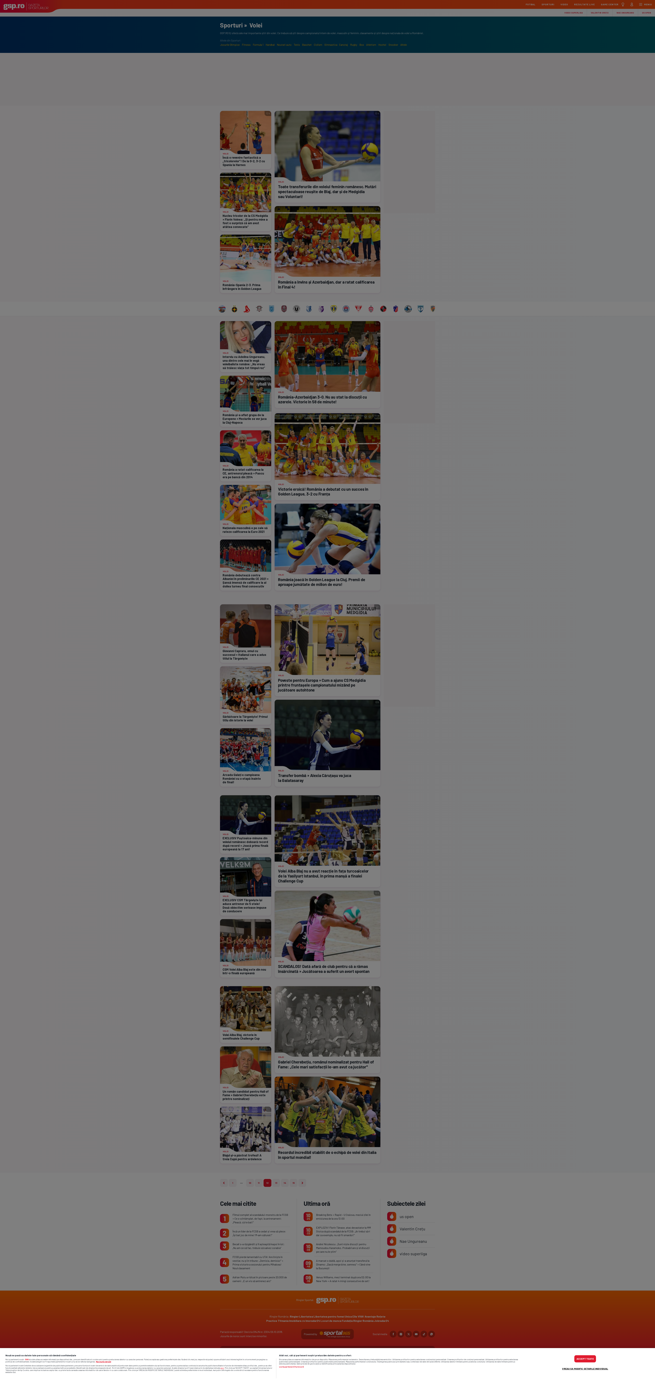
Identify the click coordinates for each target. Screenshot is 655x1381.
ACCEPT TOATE (585, 1358)
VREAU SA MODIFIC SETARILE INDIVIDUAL (585, 1368)
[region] (327, 1364)
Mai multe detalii (103, 1362)
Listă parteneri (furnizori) (291, 1367)
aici (222, 1368)
